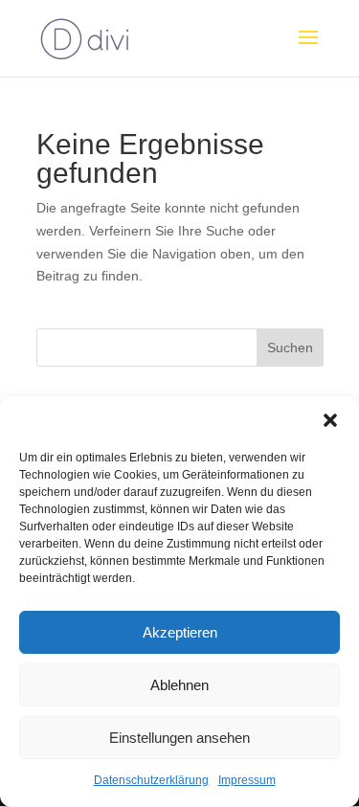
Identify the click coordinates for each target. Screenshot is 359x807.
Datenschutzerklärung (151, 780)
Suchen (290, 347)
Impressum (247, 780)
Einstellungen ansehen (179, 737)
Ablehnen (179, 685)
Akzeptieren (180, 632)
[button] (330, 420)
